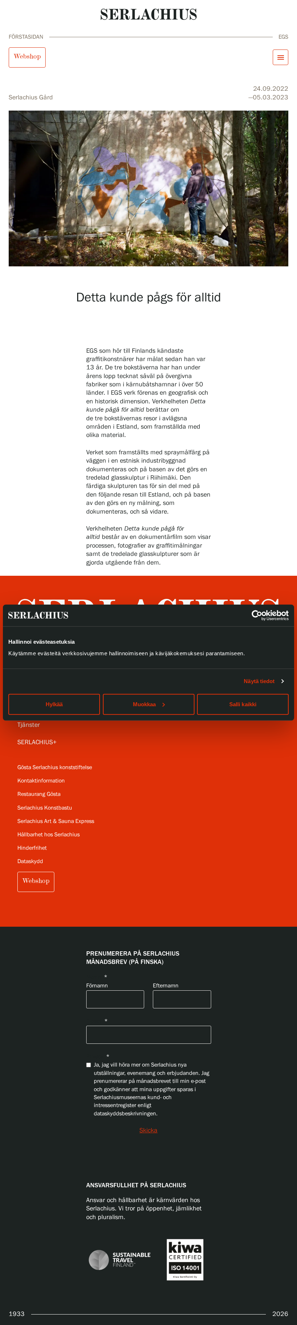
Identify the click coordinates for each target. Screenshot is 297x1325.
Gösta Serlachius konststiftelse (54, 767)
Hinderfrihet (32, 848)
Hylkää (54, 704)
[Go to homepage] (149, 14)
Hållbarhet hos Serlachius (48, 834)
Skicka (148, 1131)
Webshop (27, 56)
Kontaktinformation (41, 780)
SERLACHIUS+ (37, 742)
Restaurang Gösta (38, 794)
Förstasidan (26, 37)
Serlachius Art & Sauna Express (55, 821)
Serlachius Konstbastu (44, 808)
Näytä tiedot (259, 681)
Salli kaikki (242, 704)
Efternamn (166, 985)
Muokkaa (144, 704)
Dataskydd (30, 861)
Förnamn (97, 985)
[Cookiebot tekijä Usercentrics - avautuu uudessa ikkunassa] (257, 615)
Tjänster (28, 725)
